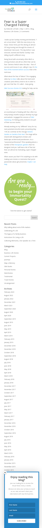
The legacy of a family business (15, 234)
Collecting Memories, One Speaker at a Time (19, 241)
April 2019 (7, 332)
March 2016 (8, 453)
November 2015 (10, 467)
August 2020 (8, 312)
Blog (32, 29)
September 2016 (10, 433)
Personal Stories (10, 270)
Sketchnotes (8, 273)
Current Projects (10, 256)
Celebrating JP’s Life (11, 231)
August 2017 (8, 399)
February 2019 (9, 339)
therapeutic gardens (22, 145)
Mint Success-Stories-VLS (13, 88)
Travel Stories (9, 280)
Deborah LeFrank (12, 29)
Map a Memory (9, 263)
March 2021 (8, 305)
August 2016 (8, 436)
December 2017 (9, 386)
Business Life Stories (11, 31)
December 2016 (9, 423)
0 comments (24, 31)
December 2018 (9, 346)
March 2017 (8, 413)
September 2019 (10, 319)
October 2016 (9, 430)
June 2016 (7, 443)
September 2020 (10, 309)
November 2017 (10, 389)
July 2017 (7, 403)
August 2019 (8, 322)
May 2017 (7, 409)
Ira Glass (13, 79)
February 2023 (9, 292)
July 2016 (7, 440)
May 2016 (7, 446)
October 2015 (9, 470)
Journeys (7, 260)
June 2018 (7, 366)
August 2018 (8, 359)
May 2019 (7, 329)
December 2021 (9, 302)
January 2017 (8, 420)
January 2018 (8, 383)
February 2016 (9, 457)
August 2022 (8, 295)
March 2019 (8, 336)
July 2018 (7, 362)
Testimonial (8, 276)
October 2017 (9, 393)
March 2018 (8, 376)
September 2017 (10, 396)
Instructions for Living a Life (14, 237)
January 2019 (8, 342)
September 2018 (10, 356)
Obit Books (8, 266)
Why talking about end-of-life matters (17, 227)
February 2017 (9, 416)
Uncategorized (9, 283)
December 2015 (9, 463)
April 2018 (7, 373)
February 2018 (9, 379)
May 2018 (7, 369)
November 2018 (10, 349)
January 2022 (8, 299)
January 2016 (8, 460)
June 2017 (7, 406)
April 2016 (7, 450)
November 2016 (10, 426)
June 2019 (7, 326)
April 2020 (7, 316)
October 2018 (9, 352)
